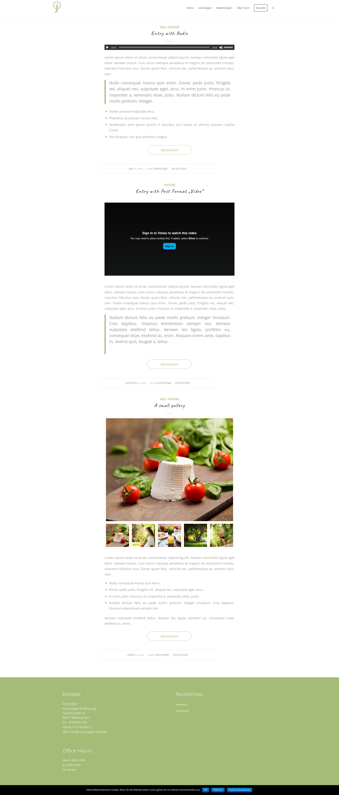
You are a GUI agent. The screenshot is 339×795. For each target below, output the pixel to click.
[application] (169, 47)
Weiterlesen (169, 150)
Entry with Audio (169, 33)
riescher (181, 168)
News (163, 27)
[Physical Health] (221, 535)
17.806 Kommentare (158, 654)
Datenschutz (182, 710)
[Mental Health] (143, 535)
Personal (173, 27)
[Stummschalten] (221, 47)
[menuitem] (190, 8)
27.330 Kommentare (160, 383)
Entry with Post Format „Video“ (169, 191)
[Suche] (273, 8)
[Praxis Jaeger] (57, 8)
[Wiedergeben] (107, 47)
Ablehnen (218, 790)
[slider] (229, 47)
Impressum (182, 704)
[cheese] (169, 470)
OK (205, 790)
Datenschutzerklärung (239, 790)
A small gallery (169, 405)
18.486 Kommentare (157, 168)
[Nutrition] (169, 535)
